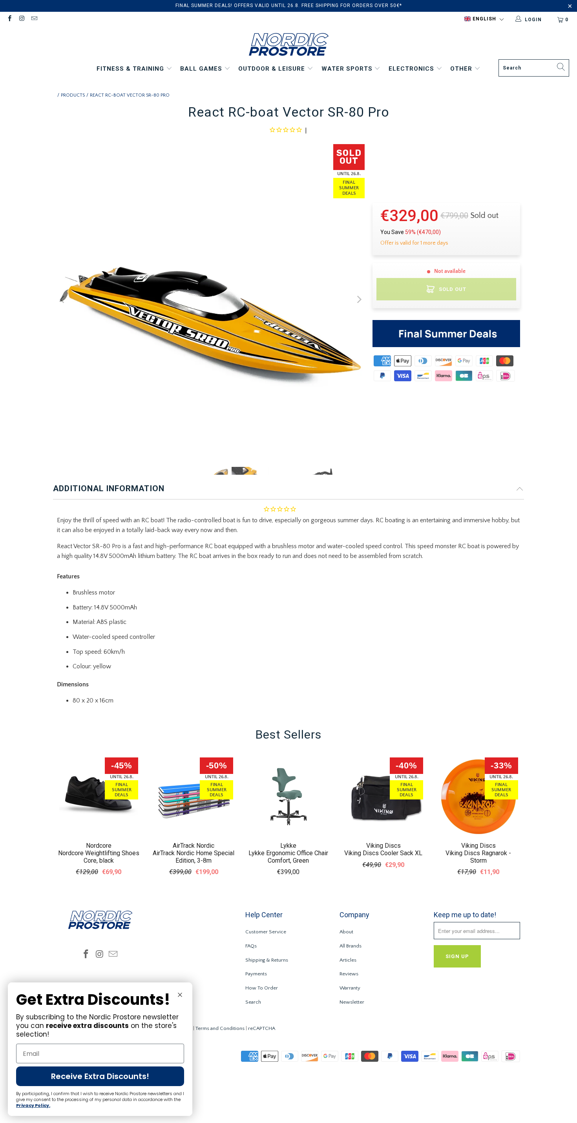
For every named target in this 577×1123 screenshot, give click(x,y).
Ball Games (202, 68)
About (346, 932)
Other (462, 68)
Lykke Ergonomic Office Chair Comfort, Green (288, 856)
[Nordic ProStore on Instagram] (21, 19)
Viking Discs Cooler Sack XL (383, 853)
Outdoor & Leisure (272, 68)
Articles (348, 960)
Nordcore (98, 845)
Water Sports (347, 68)
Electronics (412, 68)
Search (253, 1002)
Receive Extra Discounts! (100, 1076)
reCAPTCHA (261, 1028)
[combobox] (533, 68)
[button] (484, 19)
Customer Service (265, 932)
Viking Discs (383, 845)
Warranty (350, 988)
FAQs (251, 946)
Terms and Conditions (220, 1028)
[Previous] (63, 299)
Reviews (349, 974)
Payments (256, 974)
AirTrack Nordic (193, 845)
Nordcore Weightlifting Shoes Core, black (98, 856)
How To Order (261, 988)
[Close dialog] (179, 994)
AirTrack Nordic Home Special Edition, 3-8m (193, 856)
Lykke (288, 845)
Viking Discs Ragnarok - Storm (478, 856)
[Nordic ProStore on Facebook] (9, 19)
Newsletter (352, 1002)
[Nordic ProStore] (288, 45)
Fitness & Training (131, 68)
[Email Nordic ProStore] (34, 19)
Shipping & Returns (266, 960)
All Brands (351, 946)
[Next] (358, 299)
